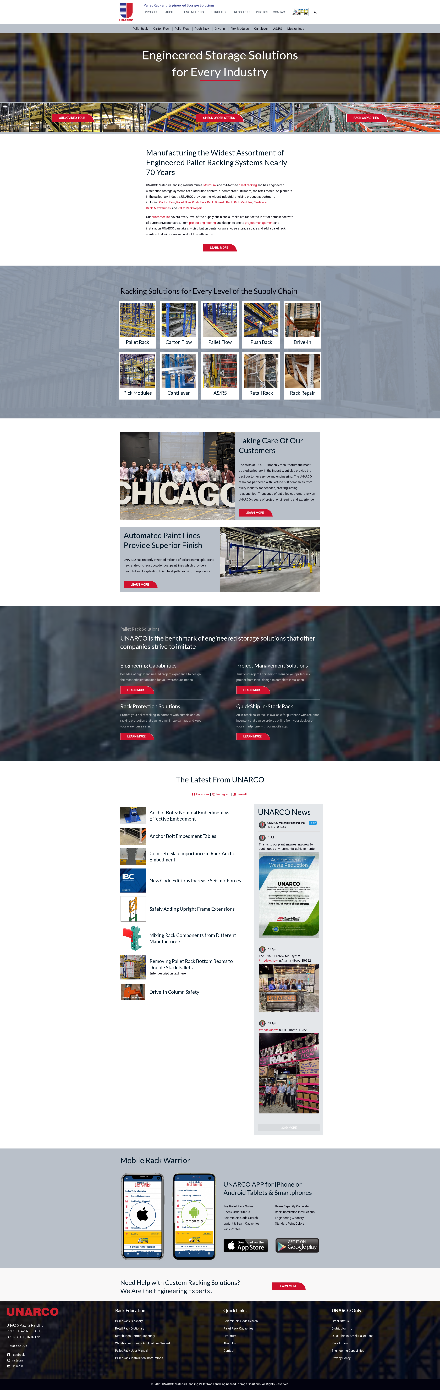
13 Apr (272, 1023)
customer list (161, 217)
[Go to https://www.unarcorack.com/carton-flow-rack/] (179, 325)
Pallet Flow (182, 28)
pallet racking (248, 185)
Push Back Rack (203, 202)
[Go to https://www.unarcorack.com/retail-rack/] (261, 375)
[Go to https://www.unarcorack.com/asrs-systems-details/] (220, 375)
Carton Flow (161, 28)
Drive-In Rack (224, 202)
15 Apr (272, 949)
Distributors (219, 12)
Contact (280, 12)
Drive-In (219, 28)
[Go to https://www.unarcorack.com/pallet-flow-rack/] (220, 325)
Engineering (194, 12)
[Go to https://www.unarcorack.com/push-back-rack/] (261, 325)
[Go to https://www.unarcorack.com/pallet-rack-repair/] (302, 375)
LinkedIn (242, 794)
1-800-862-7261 (18, 1346)
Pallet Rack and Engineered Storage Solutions (179, 5)
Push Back (202, 28)
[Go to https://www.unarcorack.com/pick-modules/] (137, 375)
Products (153, 12)
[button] (315, 12)
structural (210, 185)
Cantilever (261, 28)
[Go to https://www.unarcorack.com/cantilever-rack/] (179, 375)
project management (259, 223)
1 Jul (271, 837)
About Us (172, 12)
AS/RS (277, 28)
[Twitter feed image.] (289, 895)
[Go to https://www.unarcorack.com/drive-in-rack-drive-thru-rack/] (302, 325)
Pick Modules (239, 28)
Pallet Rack (140, 28)
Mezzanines (295, 28)
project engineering (202, 223)
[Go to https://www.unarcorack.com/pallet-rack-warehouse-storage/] (137, 325)
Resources (242, 12)
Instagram (223, 794)
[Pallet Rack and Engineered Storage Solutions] (126, 12)
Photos (262, 12)
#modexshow (268, 960)
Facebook (202, 794)
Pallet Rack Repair (190, 208)
